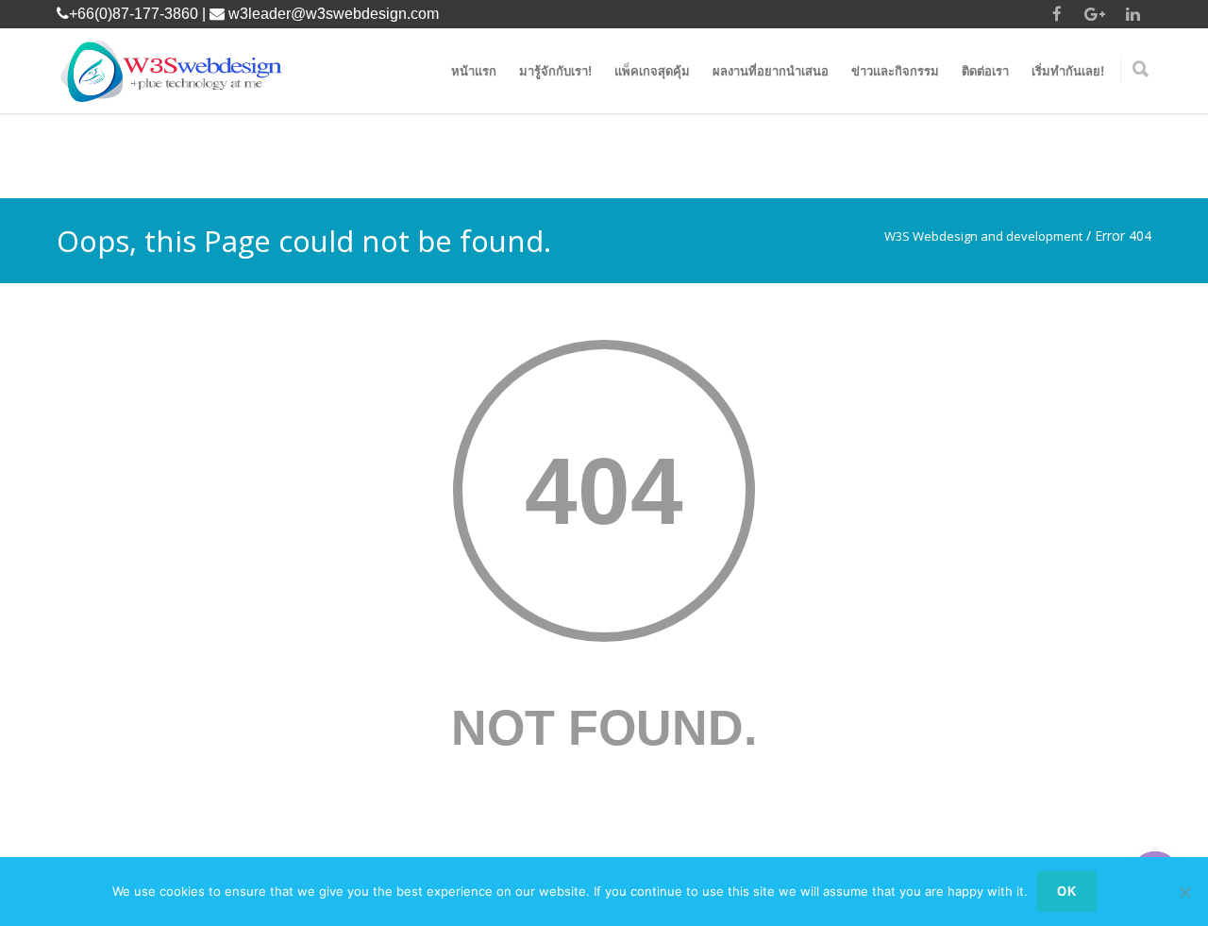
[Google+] (1095, 14)
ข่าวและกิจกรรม (895, 71)
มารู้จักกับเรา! (555, 71)
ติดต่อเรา (985, 71)
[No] (1184, 892)
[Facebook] (1057, 14)
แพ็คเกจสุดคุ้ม (652, 71)
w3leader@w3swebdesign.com (333, 14)
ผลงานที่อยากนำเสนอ (771, 71)
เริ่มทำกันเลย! (1068, 71)
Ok (1067, 891)
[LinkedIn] (1132, 14)
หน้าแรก (473, 71)
